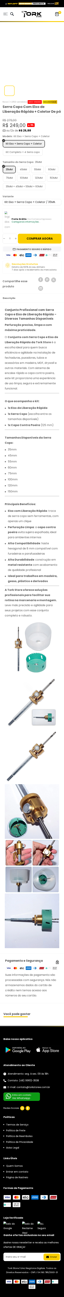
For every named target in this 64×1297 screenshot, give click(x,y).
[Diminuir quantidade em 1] (4, 238)
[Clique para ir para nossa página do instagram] (22, 1108)
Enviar (53, 1257)
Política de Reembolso (19, 1136)
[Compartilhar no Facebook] (40, 279)
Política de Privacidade (19, 1142)
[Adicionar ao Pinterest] (47, 279)
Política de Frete (15, 1130)
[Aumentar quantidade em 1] (15, 238)
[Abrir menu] (5, 14)
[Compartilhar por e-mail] (40, 288)
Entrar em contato (17, 1171)
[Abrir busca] (12, 14)
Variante (8, 196)
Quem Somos (14, 1166)
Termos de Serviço (17, 1124)
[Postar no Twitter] (53, 280)
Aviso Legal (12, 1147)
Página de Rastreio (17, 1177)
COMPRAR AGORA (40, 238)
